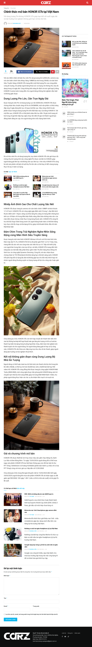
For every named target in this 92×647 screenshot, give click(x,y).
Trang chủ (6, 8)
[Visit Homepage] (46, 2)
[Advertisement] (75, 19)
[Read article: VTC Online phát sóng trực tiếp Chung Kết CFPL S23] (66, 65)
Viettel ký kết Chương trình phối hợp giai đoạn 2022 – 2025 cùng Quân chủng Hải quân (76, 137)
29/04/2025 (76, 47)
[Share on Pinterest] (53, 71)
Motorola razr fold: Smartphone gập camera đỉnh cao (49, 178)
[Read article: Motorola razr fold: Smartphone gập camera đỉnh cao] (37, 178)
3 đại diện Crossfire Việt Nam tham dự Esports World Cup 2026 (21, 194)
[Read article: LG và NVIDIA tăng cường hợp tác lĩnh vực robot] (37, 195)
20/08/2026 (16, 198)
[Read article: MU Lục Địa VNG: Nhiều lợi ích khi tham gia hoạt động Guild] (66, 44)
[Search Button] (87, 2)
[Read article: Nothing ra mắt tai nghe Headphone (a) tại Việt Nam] (8, 187)
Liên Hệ (64, 633)
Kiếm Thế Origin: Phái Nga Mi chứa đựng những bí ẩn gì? (70, 102)
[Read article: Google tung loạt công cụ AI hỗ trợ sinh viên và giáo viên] (37, 187)
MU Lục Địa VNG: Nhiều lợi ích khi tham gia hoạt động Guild (79, 43)
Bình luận (7, 575)
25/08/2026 (16, 180)
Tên (5, 598)
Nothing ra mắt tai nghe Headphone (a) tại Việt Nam (41, 528)
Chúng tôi (70, 633)
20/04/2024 (76, 67)
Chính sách (77, 633)
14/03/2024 (27, 23)
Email (6, 606)
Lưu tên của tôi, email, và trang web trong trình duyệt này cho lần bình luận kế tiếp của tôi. (32, 614)
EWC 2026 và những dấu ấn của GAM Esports (38, 494)
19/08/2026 (46, 196)
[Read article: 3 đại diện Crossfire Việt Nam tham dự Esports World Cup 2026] (8, 195)
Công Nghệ (13, 8)
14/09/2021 (76, 59)
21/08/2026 (16, 189)
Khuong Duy (17, 23)
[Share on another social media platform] (57, 71)
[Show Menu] (4, 2)
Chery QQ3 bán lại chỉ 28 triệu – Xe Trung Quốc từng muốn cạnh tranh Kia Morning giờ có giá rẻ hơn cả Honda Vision (79, 54)
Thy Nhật (31, 496)
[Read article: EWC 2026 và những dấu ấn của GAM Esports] (8, 178)
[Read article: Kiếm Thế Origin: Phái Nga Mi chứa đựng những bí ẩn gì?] (75, 88)
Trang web (36, 606)
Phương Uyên (32, 531)
